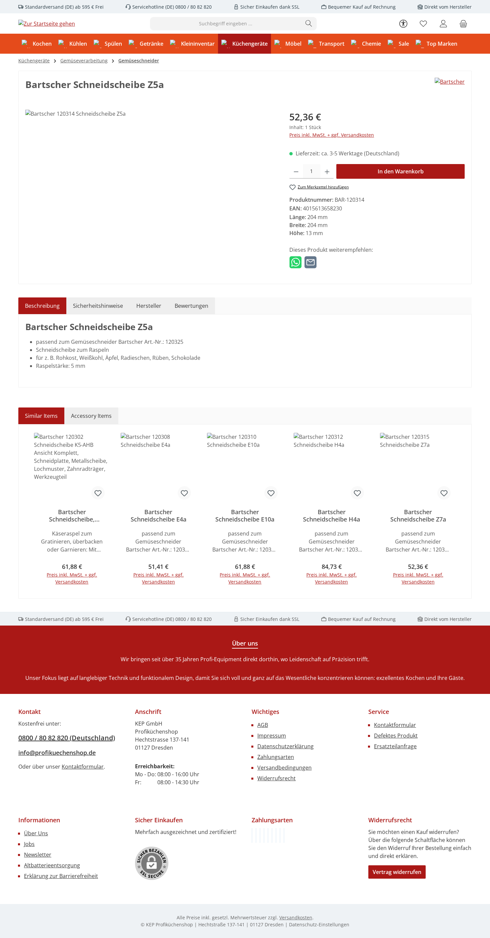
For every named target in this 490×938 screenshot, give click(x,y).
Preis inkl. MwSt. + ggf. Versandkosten (331, 135)
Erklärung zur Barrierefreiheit (61, 876)
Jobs (29, 844)
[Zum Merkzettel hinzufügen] (98, 493)
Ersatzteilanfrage (395, 746)
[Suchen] (309, 23)
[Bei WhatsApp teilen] (295, 261)
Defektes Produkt (396, 735)
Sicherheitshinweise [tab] (98, 305)
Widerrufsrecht (276, 778)
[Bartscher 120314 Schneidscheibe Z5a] (150, 181)
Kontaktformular (83, 766)
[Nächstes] (457, 511)
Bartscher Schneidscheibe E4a (158, 515)
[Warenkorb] (463, 23)
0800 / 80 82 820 (193, 7)
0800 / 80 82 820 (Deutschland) (66, 737)
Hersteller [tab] (148, 305)
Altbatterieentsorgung (52, 865)
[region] (151, 181)
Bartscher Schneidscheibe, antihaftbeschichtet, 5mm (72, 515)
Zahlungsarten (275, 757)
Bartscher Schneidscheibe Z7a (418, 515)
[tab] (42, 305)
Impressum (271, 735)
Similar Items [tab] (41, 415)
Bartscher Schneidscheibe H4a (331, 515)
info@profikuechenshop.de (57, 753)
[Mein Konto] (443, 23)
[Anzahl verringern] (296, 171)
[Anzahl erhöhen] (327, 171)
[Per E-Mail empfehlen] (310, 261)
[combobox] (225, 23)
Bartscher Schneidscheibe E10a (244, 515)
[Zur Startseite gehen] (46, 23)
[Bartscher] (450, 82)
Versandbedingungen (284, 767)
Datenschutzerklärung (285, 746)
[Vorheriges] (32, 511)
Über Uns (36, 833)
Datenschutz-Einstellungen (319, 924)
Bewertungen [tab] (191, 305)
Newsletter (37, 854)
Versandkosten (295, 917)
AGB (262, 725)
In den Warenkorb (401, 171)
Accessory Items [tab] (91, 415)
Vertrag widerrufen (397, 872)
